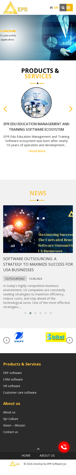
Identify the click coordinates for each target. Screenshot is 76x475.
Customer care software (20, 392)
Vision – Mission (14, 425)
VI (51, 8)
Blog (59, 462)
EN (56, 8)
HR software (11, 386)
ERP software (12, 373)
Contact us (10, 432)
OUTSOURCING (14, 279)
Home (26, 455)
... (20, 307)
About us (9, 412)
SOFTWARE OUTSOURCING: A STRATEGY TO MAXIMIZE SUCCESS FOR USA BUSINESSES (38, 264)
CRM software (13, 379)
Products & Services (29, 462)
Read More (37, 162)
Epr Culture (10, 419)
